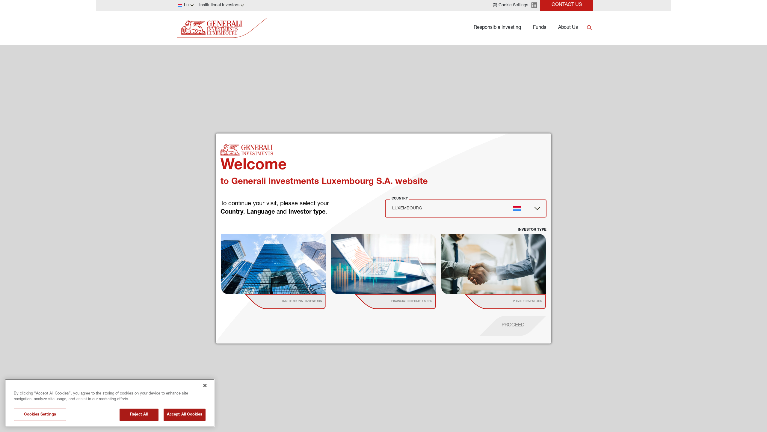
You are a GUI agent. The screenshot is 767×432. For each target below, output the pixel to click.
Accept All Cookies (184, 415)
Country (400, 198)
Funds (539, 28)
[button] (510, 5)
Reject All (139, 415)
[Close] (205, 385)
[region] (110, 403)
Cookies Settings (40, 415)
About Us (568, 28)
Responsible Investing (497, 28)
